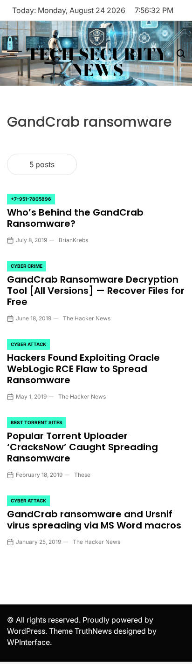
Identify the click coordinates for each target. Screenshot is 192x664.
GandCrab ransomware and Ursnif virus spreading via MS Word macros (94, 520)
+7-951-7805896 (31, 199)
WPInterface (28, 642)
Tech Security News (97, 62)
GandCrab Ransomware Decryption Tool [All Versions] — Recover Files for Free (96, 290)
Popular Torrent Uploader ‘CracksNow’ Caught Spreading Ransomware (82, 447)
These (82, 474)
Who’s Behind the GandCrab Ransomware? (75, 218)
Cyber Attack (28, 344)
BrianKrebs (73, 240)
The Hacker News (86, 318)
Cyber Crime (26, 266)
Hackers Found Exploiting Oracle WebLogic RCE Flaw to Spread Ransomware (83, 368)
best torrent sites (36, 422)
